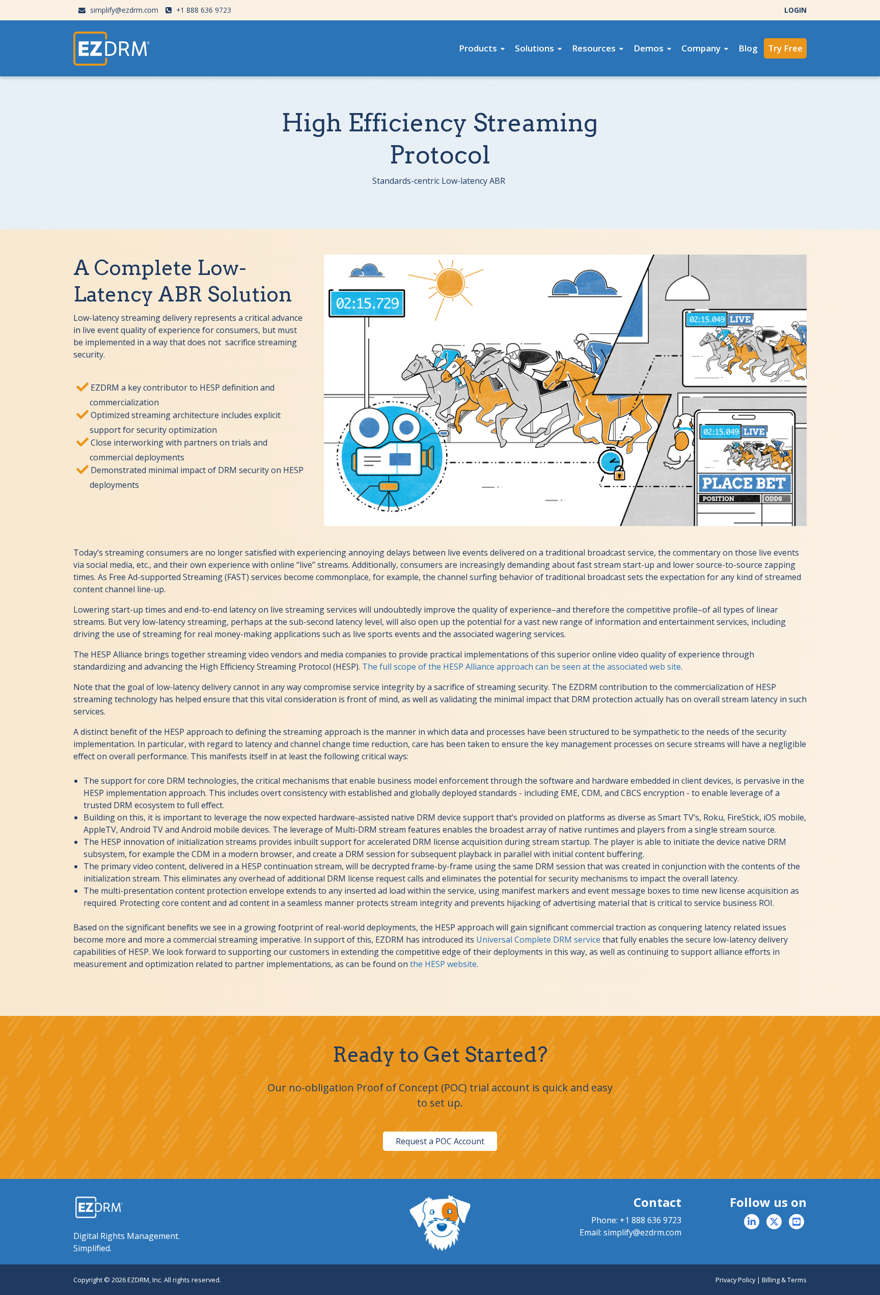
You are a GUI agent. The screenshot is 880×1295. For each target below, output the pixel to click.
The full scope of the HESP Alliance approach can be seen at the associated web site (521, 666)
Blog (748, 48)
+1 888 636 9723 (202, 10)
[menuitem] (482, 48)
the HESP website (443, 964)
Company (701, 48)
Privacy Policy (735, 1279)
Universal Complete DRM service (538, 939)
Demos (649, 48)
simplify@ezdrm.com (123, 10)
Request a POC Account (440, 1141)
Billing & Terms (784, 1279)
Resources (594, 48)
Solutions (534, 48)
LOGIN (795, 10)
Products (478, 48)
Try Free (785, 48)
